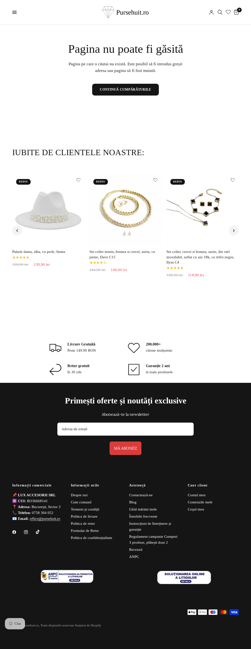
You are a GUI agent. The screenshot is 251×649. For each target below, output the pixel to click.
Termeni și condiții (85, 509)
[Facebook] (17, 532)
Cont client (198, 485)
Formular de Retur (85, 531)
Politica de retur (83, 523)
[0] (235, 12)
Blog (133, 502)
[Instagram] (29, 532)
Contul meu (197, 495)
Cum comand (81, 502)
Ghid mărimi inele (143, 509)
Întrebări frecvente (143, 516)
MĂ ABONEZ (125, 448)
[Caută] (220, 12)
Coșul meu (196, 509)
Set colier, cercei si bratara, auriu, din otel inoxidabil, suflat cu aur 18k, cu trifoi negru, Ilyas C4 (200, 257)
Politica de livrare (84, 516)
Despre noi (79, 495)
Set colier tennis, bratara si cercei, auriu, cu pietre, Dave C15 (122, 254)
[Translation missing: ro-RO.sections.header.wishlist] (228, 12)
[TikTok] (41, 531)
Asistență (137, 485)
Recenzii (135, 550)
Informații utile (85, 485)
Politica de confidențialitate (91, 538)
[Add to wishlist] (78, 180)
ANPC (134, 557)
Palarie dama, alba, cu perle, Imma (38, 252)
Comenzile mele (200, 502)
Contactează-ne (141, 495)
